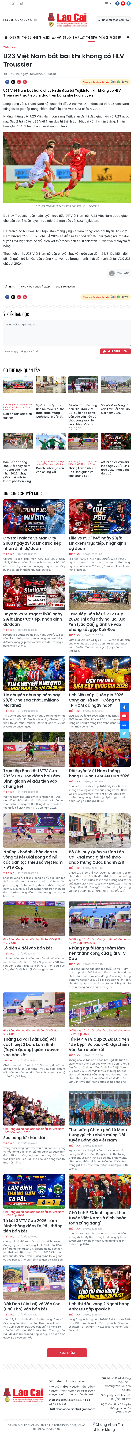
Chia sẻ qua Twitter (13, 82)
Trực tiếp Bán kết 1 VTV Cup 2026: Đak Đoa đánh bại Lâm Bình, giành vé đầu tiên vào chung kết (31, 778)
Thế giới (103, 37)
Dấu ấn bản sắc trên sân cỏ (17, 411)
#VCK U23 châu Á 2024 (36, 286)
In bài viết (19, 82)
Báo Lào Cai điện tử (67, 20)
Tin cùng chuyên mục (22, 493)
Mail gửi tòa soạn (13, 3)
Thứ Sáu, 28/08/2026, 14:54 (5, 3)
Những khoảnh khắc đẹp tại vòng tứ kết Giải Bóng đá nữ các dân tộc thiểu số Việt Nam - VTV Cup (33, 859)
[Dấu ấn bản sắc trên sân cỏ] (18, 389)
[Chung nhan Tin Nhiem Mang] (112, 1427)
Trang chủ (6, 37)
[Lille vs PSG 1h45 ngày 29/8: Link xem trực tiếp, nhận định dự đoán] (100, 516)
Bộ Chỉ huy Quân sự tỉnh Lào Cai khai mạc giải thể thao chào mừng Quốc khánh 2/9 (96, 857)
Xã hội (46, 37)
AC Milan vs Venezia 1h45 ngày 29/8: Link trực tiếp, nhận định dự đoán (115, 468)
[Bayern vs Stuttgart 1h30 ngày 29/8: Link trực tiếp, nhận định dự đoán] (34, 592)
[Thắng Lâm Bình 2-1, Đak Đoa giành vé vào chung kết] (83, 446)
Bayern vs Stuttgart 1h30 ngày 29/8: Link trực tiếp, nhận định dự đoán (32, 619)
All (128, 37)
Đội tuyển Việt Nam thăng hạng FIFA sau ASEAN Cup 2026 (99, 773)
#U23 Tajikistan (65, 286)
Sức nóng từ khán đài (33, 1133)
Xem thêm (67, 1352)
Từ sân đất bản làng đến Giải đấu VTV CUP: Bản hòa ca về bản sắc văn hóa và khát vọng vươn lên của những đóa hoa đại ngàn (82, 416)
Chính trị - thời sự (20, 37)
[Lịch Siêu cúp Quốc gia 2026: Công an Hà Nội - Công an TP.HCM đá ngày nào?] (100, 673)
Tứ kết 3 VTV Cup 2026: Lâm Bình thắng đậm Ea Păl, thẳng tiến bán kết (33, 1222)
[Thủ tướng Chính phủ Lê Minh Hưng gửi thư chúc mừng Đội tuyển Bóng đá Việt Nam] (100, 1108)
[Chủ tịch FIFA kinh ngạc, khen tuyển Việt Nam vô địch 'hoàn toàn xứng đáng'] (100, 1191)
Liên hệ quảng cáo (21, 3)
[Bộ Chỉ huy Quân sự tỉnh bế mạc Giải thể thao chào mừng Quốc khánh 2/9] (51, 389)
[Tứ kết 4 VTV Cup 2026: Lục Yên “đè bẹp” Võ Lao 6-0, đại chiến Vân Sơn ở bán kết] (100, 1009)
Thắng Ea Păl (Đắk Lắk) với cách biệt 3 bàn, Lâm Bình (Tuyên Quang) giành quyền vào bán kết (32, 1043)
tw (124, 733)
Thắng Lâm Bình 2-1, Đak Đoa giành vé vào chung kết (82, 469)
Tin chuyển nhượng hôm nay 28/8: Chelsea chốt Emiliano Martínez (31, 700)
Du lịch (67, 37)
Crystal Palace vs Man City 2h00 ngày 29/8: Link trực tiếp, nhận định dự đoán (32, 543)
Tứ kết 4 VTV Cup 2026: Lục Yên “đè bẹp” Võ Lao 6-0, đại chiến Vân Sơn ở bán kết (99, 1040)
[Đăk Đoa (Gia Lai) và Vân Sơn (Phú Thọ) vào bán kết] (34, 1282)
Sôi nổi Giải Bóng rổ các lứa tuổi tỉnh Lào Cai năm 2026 (115, 409)
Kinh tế (37, 37)
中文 (110, 3)
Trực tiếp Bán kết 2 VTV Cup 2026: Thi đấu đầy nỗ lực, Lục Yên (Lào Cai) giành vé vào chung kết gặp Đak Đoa (97, 622)
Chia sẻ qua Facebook (7, 82)
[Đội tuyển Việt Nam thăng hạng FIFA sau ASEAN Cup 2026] (100, 749)
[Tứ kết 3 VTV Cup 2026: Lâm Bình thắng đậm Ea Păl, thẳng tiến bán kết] (34, 1191)
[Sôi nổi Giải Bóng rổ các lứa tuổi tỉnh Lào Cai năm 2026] (116, 389)
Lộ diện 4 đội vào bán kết (33, 944)
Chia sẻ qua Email (25, 82)
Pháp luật (79, 37)
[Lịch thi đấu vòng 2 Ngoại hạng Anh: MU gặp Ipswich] (100, 1282)
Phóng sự (115, 37)
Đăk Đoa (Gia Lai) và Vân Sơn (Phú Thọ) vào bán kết (32, 1306)
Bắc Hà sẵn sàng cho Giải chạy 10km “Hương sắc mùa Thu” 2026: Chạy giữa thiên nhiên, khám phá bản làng (17, 471)
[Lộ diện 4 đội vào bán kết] (34, 918)
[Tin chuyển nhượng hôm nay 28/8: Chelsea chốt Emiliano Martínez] (34, 673)
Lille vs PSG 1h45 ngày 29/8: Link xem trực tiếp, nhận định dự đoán (97, 543)
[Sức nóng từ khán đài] (34, 1108)
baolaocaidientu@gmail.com (76, 1409)
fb (117, 3)
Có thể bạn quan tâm (22, 370)
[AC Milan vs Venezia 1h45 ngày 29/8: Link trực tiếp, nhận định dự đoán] (116, 446)
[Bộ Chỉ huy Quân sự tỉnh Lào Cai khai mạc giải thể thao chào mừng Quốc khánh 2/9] (100, 830)
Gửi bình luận (117, 351)
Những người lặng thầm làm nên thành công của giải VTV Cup (99, 949)
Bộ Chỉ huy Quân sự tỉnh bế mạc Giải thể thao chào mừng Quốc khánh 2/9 (50, 411)
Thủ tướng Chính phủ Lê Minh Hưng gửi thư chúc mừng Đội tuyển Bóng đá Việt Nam (98, 1135)
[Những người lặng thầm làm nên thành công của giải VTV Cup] (100, 918)
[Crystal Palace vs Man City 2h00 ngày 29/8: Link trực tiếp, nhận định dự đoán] (34, 516)
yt (123, 3)
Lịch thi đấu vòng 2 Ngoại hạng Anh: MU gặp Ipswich (99, 1306)
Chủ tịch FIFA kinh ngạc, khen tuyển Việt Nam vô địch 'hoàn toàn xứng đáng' (97, 1218)
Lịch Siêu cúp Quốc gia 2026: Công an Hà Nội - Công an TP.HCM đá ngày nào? (97, 700)
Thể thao (91, 37)
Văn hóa (56, 37)
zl (128, 3)
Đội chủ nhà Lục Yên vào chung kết (50, 467)
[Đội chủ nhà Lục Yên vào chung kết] (51, 446)
